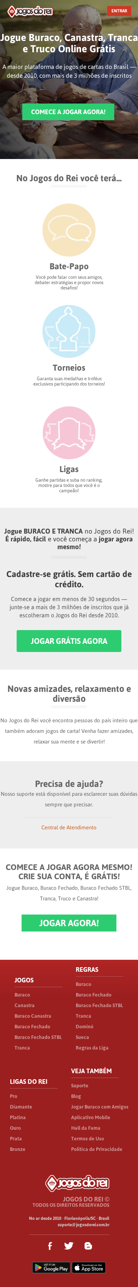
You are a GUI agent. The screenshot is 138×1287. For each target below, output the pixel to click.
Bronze (17, 1149)
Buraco (22, 995)
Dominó (84, 1026)
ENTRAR (119, 10)
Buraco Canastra (33, 1016)
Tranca (22, 1048)
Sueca (82, 1037)
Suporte (79, 1085)
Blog (76, 1096)
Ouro (15, 1128)
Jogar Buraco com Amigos (99, 1107)
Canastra (25, 1005)
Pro (13, 1096)
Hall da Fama (85, 1128)
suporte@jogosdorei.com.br (83, 1224)
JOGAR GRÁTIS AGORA (69, 641)
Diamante (21, 1107)
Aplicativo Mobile (90, 1117)
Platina (18, 1117)
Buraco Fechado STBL (38, 1037)
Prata (16, 1138)
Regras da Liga (92, 1048)
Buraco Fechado (32, 1026)
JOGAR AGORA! (69, 923)
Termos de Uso (87, 1138)
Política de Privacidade (96, 1149)
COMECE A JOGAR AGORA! (68, 112)
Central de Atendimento (69, 827)
